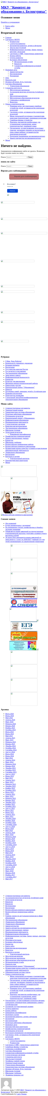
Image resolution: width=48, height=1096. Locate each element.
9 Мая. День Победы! (13, 361)
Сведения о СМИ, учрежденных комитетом (26, 54)
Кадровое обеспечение (18, 60)
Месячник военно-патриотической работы (21, 383)
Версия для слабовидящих (25, 176)
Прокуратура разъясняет (14, 395)
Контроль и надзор (12, 456)
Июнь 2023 (9, 776)
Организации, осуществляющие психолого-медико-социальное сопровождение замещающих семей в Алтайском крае (25, 1002)
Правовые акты (11, 70)
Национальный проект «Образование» (20, 418)
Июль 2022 (9, 792)
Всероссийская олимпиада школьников (20, 446)
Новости (8, 389)
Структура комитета (17, 44)
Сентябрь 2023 (11, 772)
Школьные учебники (13, 442)
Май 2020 (9, 831)
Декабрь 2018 (10, 859)
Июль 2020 (9, 829)
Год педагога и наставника (15, 371)
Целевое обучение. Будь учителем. (18, 82)
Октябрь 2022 (10, 790)
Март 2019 (9, 857)
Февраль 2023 (10, 784)
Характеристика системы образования (20, 412)
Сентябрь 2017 (11, 877)
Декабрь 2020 (10, 818)
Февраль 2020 (10, 837)
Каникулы (9, 379)
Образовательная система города (17, 972)
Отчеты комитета (16, 58)
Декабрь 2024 (10, 746)
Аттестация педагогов (13, 432)
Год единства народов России (16, 369)
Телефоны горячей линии (15, 1061)
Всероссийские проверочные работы (19, 444)
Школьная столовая (12, 430)
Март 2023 (9, 782)
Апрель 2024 (10, 760)
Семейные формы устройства (21, 120)
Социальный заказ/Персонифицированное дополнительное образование (21, 398)
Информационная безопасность (17, 377)
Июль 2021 (9, 810)
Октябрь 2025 (10, 730)
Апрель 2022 (10, 794)
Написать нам (10, 80)
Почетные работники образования (18, 414)
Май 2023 (9, 778)
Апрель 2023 (10, 780)
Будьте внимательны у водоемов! (18, 525)
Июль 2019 (9, 849)
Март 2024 (9, 762)
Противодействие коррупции (16, 460)
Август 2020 (10, 827)
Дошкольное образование (15, 452)
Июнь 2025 (9, 734)
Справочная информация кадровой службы (22, 1053)
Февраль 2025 (10, 742)
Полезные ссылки (12, 1015)
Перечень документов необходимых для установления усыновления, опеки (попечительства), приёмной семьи (25, 124)
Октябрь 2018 (10, 863)
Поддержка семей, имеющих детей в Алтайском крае (25, 391)
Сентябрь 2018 (11, 865)
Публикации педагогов (14, 416)
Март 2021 (9, 816)
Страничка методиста (13, 88)
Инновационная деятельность (16, 422)
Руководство (14, 42)
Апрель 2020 (10, 833)
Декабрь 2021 (10, 802)
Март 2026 (9, 722)
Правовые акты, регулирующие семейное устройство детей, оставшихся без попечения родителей (27, 108)
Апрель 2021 (10, 814)
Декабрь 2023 (10, 768)
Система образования (13, 84)
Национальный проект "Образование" (20, 387)
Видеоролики (10, 906)
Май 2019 (9, 853)
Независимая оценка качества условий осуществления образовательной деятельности (26, 449)
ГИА (7, 78)
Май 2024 (9, 758)
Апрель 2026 (10, 720)
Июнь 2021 (9, 812)
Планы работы (15, 56)
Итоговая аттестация (13, 940)
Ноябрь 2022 (10, 788)
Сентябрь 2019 (11, 845)
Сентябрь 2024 (11, 750)
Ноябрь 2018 (10, 861)
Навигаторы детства (13, 385)
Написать (12, 190)
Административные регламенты (17, 408)
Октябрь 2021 (10, 806)
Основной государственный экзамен (19, 1006)
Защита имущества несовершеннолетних (25, 138)
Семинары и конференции (20, 100)
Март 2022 (9, 796)
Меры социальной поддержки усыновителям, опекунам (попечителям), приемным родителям (28, 117)
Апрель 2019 (10, 855)
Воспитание (10, 367)
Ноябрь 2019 (10, 841)
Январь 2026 (10, 726)
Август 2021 (10, 808)
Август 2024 (10, 752)
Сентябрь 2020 (11, 824)
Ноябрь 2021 (10, 804)
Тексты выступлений (18, 48)
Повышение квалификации (20, 434)
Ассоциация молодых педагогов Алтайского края (24, 898)
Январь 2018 (10, 873)
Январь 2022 (10, 800)
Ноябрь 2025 (10, 728)
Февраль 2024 (10, 764)
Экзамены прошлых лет (14, 1075)
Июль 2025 (9, 732)
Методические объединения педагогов (24, 98)
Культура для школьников (15, 381)
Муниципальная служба (23, 62)
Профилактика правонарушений (17, 436)
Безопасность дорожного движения (18, 363)
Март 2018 (9, 871)
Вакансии (18, 64)
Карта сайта (9, 26)
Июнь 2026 (9, 716)
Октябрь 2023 (10, 770)
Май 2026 (9, 718)
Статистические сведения (15, 424)
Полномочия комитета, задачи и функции (26, 46)
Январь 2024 (10, 766)
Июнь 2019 (9, 851)
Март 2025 (9, 740)
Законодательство (16, 72)
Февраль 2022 (10, 798)
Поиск (3, 157)
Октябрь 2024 (10, 748)
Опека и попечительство (14, 104)
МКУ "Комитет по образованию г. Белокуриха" (24, 9)
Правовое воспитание (13, 393)
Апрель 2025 (10, 738)
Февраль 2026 (10, 724)
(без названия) (10, 523)
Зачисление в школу (13, 375)
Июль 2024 (9, 754)
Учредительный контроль (19, 458)
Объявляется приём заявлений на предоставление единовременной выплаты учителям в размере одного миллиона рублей (26, 533)
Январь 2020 (10, 839)
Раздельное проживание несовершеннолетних (27, 136)
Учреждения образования (19, 86)
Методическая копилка (18, 96)
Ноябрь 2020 (10, 820)
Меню (7, 28)
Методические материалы (20, 90)
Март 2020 (9, 835)
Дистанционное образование (16, 373)
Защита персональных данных (17, 438)
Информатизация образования (16, 420)
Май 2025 (9, 736)
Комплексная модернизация (16, 426)
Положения (14, 76)
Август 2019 (10, 847)
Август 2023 (10, 774)
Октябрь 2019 (10, 843)
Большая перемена (12, 365)
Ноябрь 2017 (10, 875)
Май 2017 (9, 879)
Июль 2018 (9, 869)
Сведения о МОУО (12, 40)
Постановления (16, 74)
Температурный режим (14, 410)
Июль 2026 (9, 714)
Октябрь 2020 (10, 822)
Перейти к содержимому (10, 22)
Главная (8, 37)
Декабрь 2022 (10, 786)
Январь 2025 (10, 744)
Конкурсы (14, 102)
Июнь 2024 (9, 756)
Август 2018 (10, 867)
